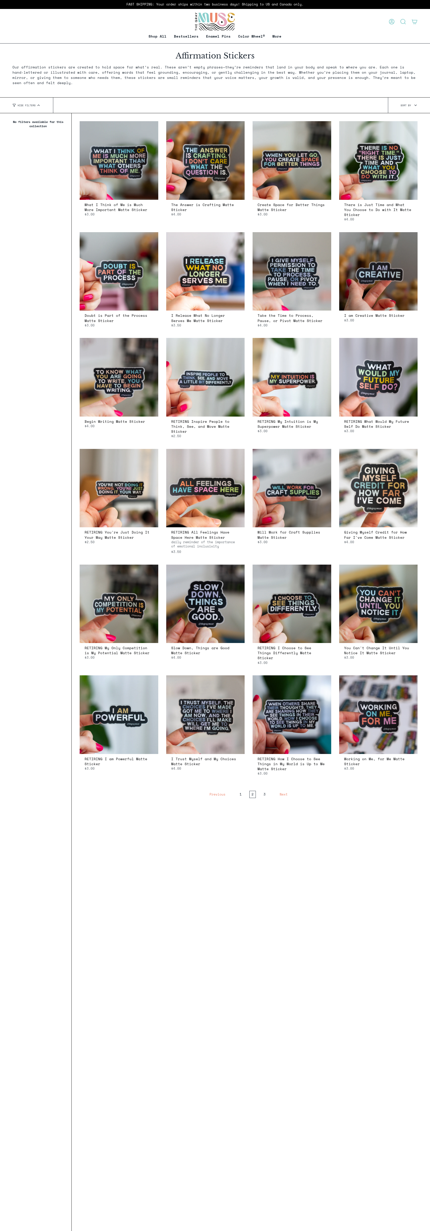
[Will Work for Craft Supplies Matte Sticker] (292, 488)
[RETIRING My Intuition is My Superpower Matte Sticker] (292, 377)
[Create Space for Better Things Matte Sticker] (292, 160)
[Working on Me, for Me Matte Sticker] (378, 714)
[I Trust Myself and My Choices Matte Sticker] (205, 714)
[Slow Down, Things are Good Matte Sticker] (205, 604)
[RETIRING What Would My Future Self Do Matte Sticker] (378, 377)
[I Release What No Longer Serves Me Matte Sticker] (205, 271)
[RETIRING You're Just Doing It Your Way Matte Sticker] (119, 488)
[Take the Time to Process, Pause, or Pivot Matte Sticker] (292, 271)
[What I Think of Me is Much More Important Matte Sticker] (119, 160)
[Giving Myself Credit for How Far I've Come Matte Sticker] (378, 488)
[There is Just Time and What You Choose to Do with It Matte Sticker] (378, 160)
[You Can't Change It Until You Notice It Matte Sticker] (378, 604)
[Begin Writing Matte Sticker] (119, 377)
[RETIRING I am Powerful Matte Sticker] (119, 714)
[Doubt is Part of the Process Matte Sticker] (119, 271)
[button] (218, 36)
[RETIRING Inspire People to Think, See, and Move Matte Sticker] (205, 377)
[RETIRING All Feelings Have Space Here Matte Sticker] (205, 488)
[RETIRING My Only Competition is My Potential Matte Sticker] (119, 604)
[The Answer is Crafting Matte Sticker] (205, 160)
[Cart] (414, 21)
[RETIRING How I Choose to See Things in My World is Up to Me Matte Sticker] (292, 714)
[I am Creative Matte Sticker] (378, 271)
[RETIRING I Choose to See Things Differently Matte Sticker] (292, 604)
